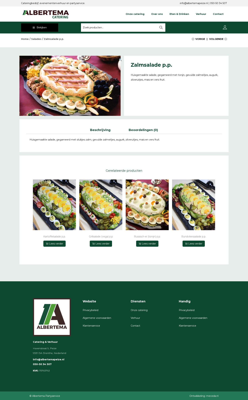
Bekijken (42, 27)
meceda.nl (212, 395)
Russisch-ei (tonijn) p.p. (147, 236)
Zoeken (161, 28)
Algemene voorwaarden (97, 317)
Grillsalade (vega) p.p (101, 236)
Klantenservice (91, 325)
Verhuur (135, 317)
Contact (135, 325)
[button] (120, 59)
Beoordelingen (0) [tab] (143, 130)
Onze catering (139, 310)
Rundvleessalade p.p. (193, 236)
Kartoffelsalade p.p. (54, 236)
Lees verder (56, 243)
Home (25, 39)
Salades (36, 39)
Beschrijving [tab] (100, 130)
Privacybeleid (90, 310)
